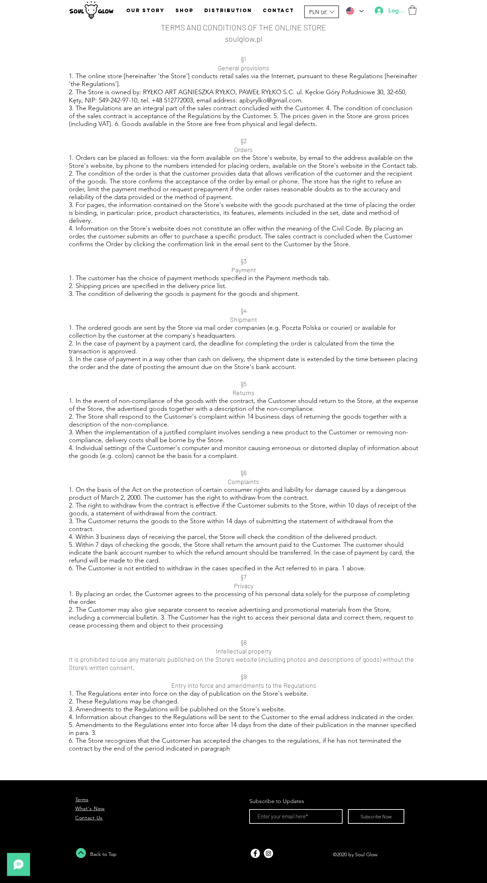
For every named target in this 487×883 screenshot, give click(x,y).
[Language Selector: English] (354, 11)
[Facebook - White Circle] (255, 853)
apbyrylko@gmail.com (270, 100)
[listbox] (321, 11)
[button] (321, 11)
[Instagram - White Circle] (268, 853)
